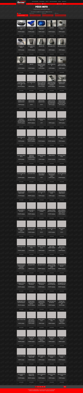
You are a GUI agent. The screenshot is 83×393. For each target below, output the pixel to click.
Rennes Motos (36, 389)
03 (40, 386)
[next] (45, 387)
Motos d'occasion (35, 1)
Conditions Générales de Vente (34, 390)
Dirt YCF (47, 1)
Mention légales (42, 390)
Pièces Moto (64, 1)
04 (42, 386)
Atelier (59, 1)
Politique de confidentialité (49, 390)
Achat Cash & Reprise (53, 1)
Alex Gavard (44, 391)
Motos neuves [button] (42, 1)
